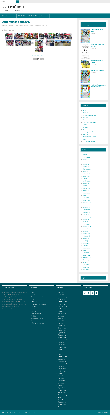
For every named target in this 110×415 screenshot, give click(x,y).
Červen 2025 (86, 157)
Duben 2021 (86, 188)
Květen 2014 (86, 253)
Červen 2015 (86, 243)
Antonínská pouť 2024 (97, 70)
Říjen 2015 (85, 238)
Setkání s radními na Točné (97, 61)
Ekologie (85, 120)
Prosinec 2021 (86, 181)
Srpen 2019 (85, 195)
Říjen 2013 (85, 260)
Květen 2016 (86, 233)
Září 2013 (85, 262)
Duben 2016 (86, 236)
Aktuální (85, 113)
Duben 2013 (86, 269)
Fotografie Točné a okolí (89, 122)
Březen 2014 (86, 255)
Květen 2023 (86, 166)
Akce (84, 110)
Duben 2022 (86, 174)
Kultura (31, 25)
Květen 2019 (86, 200)
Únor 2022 (85, 178)
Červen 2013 (86, 265)
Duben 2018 (86, 212)
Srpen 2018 (85, 205)
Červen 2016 (86, 231)
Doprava (85, 117)
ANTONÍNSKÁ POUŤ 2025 (97, 30)
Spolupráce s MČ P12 (40, 25)
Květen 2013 (86, 267)
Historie (84, 125)
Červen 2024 (86, 162)
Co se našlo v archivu (21, 25)
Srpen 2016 (85, 229)
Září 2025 (85, 155)
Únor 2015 (85, 245)
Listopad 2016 (86, 226)
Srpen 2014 (85, 250)
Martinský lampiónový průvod (97, 45)
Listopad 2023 (86, 164)
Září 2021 (85, 186)
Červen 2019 (86, 198)
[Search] (17, 1)
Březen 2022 (86, 176)
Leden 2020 (86, 193)
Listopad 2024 (86, 159)
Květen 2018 (86, 210)
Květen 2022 (86, 171)
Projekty (85, 134)
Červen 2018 (86, 207)
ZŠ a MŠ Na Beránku (88, 141)
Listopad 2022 (86, 169)
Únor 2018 (85, 214)
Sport (84, 139)
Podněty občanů (87, 132)
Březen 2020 (86, 190)
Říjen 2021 (85, 183)
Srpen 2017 (85, 221)
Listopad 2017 (86, 219)
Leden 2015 (86, 248)
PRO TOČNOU (13, 7)
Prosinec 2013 (86, 257)
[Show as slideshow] (38, 55)
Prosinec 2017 (86, 217)
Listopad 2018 (86, 202)
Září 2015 (85, 241)
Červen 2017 (86, 224)
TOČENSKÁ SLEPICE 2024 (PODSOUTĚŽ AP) (98, 86)
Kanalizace (85, 127)
